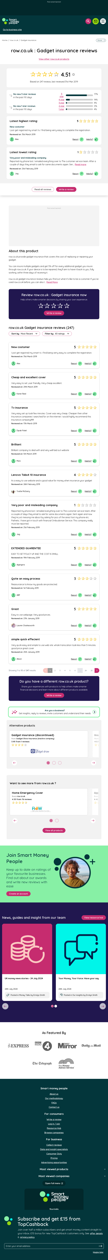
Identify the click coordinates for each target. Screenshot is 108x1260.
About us (54, 1094)
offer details (96, 1233)
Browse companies (54, 1132)
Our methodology (54, 1098)
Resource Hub (54, 1128)
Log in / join (54, 1124)
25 (92, 670)
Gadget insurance (28, 40)
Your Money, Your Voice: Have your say (78, 978)
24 (86, 670)
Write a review (66, 189)
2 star (62, 106)
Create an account (18, 893)
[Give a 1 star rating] (41, 306)
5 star (62, 95)
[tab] (48, 762)
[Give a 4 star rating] (60, 306)
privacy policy (27, 1237)
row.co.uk (14, 40)
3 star (61, 103)
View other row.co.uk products (54, 59)
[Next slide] (93, 763)
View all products (54, 830)
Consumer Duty (54, 1153)
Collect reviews (54, 1145)
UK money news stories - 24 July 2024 (24, 978)
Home (4, 40)
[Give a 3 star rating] (53, 306)
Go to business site (12, 29)
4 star (62, 99)
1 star (61, 109)
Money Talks (24, 995)
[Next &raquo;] (97, 670)
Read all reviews (43, 189)
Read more (80, 164)
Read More (52, 282)
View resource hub (93, 917)
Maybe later (98, 1252)
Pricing (54, 1158)
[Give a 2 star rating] (47, 306)
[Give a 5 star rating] (66, 306)
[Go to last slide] (14, 763)
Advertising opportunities (54, 1162)
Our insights (77, 995)
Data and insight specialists (54, 1149)
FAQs (54, 1102)
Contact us (54, 1107)
